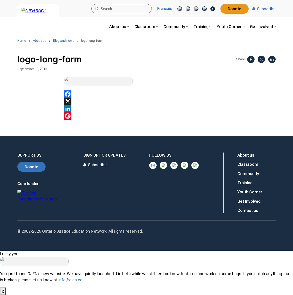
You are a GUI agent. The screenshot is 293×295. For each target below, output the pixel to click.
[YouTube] (196, 8)
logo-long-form (92, 40)
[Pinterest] (146, 116)
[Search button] (96, 9)
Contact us (247, 210)
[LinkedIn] (188, 8)
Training (244, 182)
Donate (234, 8)
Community (248, 173)
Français (164, 9)
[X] (204, 8)
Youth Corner (249, 192)
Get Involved (248, 201)
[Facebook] (212, 8)
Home (21, 40)
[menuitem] (119, 27)
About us (39, 40)
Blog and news (63, 40)
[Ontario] (37, 198)
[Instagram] (179, 8)
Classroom (247, 164)
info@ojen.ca (70, 279)
